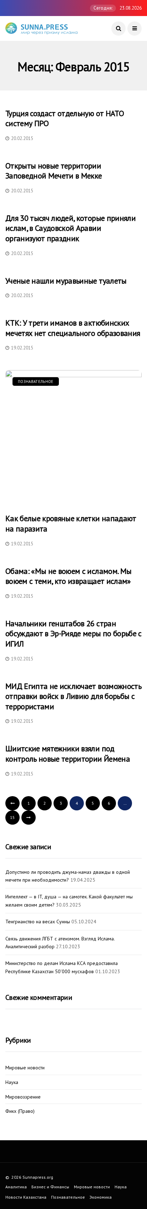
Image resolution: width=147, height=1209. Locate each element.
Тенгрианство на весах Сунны (37, 921)
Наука (11, 1082)
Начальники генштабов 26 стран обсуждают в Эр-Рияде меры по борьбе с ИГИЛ (73, 633)
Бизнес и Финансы (50, 1186)
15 (12, 817)
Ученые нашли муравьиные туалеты (66, 281)
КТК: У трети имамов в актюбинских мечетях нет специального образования (72, 328)
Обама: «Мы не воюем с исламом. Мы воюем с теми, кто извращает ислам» (68, 576)
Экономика (101, 1197)
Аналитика (16, 1186)
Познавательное (36, 381)
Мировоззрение (23, 1097)
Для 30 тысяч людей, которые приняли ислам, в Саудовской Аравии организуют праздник (70, 228)
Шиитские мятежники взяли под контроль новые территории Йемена (67, 753)
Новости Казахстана (25, 1197)
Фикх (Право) (20, 1111)
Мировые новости (25, 1068)
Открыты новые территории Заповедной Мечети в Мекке (53, 171)
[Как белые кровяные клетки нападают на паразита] (73, 438)
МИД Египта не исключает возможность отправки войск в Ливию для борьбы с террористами (73, 696)
